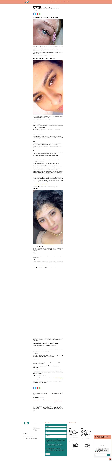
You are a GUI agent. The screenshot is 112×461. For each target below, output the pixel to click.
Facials (34, 425)
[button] (90, 1)
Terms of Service (35, 430)
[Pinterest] (37, 14)
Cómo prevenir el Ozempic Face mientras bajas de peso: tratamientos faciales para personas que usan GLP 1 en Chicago (86, 433)
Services (51, 1)
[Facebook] (86, 2)
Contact (68, 1)
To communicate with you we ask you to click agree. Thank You (54, 444)
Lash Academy (56, 1)
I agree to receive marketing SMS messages (54, 448)
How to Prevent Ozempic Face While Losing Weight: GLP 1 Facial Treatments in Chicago (37, 407)
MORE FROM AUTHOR (43, 397)
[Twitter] (35, 14)
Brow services (34, 426)
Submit (48, 454)
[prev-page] (33, 411)
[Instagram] (87, 2)
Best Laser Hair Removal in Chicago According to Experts (40, 394)
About (64, 1)
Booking (47, 1)
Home (43, 1)
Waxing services (35, 427)
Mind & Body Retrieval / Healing (37, 428)
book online (52, 55)
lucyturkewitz (35, 12)
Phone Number (48, 431)
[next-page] (34, 411)
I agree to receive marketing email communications (55, 445)
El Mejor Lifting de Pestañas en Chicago (57, 393)
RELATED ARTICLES (36, 397)
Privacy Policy (34, 429)
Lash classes (34, 424)
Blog (61, 1)
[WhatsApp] (39, 14)
